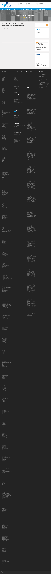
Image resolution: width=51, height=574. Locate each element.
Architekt (3, 125)
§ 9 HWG (3, 91)
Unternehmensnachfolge (5, 496)
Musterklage (3, 385)
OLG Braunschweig (4, 400)
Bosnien (35, 153)
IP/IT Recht (15, 101)
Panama (35, 240)
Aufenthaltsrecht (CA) (29, 214)
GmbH (2, 268)
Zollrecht (33, 285)
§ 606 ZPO (3, 88)
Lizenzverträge (4, 360)
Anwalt (40, 76)
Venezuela (35, 230)
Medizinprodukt (4, 374)
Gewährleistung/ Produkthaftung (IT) (31, 173)
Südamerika (28, 224)
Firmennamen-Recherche (17, 140)
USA (34, 216)
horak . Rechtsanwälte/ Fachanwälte (18, 118)
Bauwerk (3, 159)
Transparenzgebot (4, 486)
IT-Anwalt (3, 320)
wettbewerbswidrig (4, 553)
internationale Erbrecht (5, 303)
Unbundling (3, 492)
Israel (33, 203)
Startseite (16, 571)
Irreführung (3, 319)
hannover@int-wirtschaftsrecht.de (41, 65)
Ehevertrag (3, 208)
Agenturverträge (4, 105)
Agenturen (3, 104)
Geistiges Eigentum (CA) (30, 215)
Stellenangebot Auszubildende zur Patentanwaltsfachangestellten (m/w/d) (31, 292)
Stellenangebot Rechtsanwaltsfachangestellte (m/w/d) (31, 308)
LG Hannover (3, 353)
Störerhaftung (3, 472)
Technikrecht (3, 475)
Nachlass (3, 389)
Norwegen (32, 179)
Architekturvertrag (4, 127)
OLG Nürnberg (3, 403)
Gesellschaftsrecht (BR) (30, 226)
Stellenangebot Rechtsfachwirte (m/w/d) (31, 310)
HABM (2, 274)
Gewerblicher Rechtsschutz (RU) (31, 186)
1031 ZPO (3, 92)
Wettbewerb (3, 549)
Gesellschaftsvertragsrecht (5, 262)
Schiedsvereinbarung (4, 455)
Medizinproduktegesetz (5, 375)
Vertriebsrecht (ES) (29, 195)
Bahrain (28, 202)
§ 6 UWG (3, 87)
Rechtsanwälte (41, 87)
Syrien (27, 209)
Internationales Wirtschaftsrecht (6, 315)
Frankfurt (28, 288)
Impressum (3, 292)
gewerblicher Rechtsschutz (5, 265)
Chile (27, 228)
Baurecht (15, 76)
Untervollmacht (4, 498)
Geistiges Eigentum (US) (30, 217)
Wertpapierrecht (4, 548)
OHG (2, 399)
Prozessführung (29, 276)
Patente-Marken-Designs (30, 151)
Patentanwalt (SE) (33, 187)
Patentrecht (33, 273)
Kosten (38, 33)
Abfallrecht (3, 93)
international (45, 81)
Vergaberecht (3, 508)
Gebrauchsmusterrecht (5, 253)
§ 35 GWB (3, 80)
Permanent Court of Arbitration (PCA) (6, 414)
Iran (32, 202)
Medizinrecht (15, 79)
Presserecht (34, 274)
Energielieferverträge (4, 215)
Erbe (2, 219)
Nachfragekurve (4, 387)
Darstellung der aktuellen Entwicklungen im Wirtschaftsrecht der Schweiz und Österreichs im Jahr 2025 (31, 84)
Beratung (3, 161)
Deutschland (28, 156)
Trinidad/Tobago (29, 244)
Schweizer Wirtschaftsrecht (5, 460)
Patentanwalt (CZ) (29, 197)
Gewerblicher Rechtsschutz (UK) (31, 166)
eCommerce (3, 202)
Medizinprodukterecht (4, 376)
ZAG (2, 563)
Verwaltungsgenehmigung (5, 536)
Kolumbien (28, 229)
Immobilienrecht (4, 291)
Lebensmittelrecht (4, 349)
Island (33, 169)
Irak (30, 202)
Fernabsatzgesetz (4, 243)
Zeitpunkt (44, 94)
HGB (2, 286)
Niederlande (28, 152)
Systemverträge (4, 474)
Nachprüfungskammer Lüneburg (6, 390)
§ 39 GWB (3, 81)
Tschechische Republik (30, 196)
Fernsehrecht (3, 244)
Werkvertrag (3, 547)
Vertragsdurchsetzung (5, 525)
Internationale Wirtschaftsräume (24, 9)
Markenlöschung (4, 367)
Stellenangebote (32, 290)
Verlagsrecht (3, 512)
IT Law (15, 142)
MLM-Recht (28, 271)
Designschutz (3, 191)
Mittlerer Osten (29, 201)
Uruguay (31, 230)
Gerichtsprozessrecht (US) (30, 218)
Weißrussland (34, 199)
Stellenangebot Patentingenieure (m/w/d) (31, 302)
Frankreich (31, 157)
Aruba (31, 232)
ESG (2, 229)
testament (3, 481)
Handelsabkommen (4, 275)
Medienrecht (34, 270)
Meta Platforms (4, 377)
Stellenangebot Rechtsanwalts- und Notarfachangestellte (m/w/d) (31, 306)
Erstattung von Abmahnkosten (19, 37)
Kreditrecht (3, 337)
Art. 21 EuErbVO (4, 135)
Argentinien (32, 224)
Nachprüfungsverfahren (5, 391)
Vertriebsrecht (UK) (29, 168)
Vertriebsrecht (33, 283)
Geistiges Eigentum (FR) (30, 159)
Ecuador (30, 228)
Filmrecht (3, 245)
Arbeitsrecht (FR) (29, 158)
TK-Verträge (3, 483)
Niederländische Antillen (30, 240)
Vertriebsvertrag (4, 535)
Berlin (31, 286)
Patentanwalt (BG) (33, 154)
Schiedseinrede (4, 447)
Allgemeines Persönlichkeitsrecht (6, 112)
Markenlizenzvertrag (4, 366)
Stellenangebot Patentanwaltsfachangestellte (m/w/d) (31, 299)
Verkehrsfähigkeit (4, 510)
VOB (2, 541)
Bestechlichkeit (4, 163)
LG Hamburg (3, 352)
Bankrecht (3, 146)
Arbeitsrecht (3, 122)
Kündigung (3, 341)
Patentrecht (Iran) (29, 203)
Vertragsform (3, 526)
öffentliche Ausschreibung (5, 398)
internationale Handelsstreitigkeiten (6, 304)
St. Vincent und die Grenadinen (31, 243)
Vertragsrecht (16, 81)
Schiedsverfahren (4, 456)
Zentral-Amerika (29, 231)
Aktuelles (43, 9)
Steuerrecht (3, 470)
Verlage (3, 511)
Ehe (2, 206)
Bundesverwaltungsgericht (5, 174)
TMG (2, 484)
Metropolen (3, 378)
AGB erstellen (3, 101)
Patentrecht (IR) (29, 169)
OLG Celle (3, 402)
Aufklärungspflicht (4, 140)
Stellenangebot (4, 469)
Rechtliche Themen (7, 9)
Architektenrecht (4, 126)
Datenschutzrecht (29, 256)
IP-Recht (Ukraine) (29, 198)
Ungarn (34, 198)
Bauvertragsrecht (4, 158)
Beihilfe (3, 160)
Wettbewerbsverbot (4, 552)
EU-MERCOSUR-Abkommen (5, 233)
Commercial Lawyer (16, 91)
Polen (27, 182)
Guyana (34, 228)
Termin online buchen (38, 9)
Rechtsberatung (4, 432)
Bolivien (28, 225)
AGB (37, 36)
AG (2, 99)
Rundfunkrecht (4, 438)
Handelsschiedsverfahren (5, 277)
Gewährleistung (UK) (29, 165)
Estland (32, 156)
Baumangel (3, 150)
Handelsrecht (3, 276)
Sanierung (33, 276)
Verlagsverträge (4, 513)
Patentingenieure (4, 412)
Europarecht (32, 259)
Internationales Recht (15, 9)
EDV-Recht (3, 203)
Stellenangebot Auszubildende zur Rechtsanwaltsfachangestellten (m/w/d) (31, 295)
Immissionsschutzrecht (5, 290)
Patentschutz (3, 413)
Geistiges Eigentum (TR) (30, 210)
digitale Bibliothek (4, 194)
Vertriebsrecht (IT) (29, 174)
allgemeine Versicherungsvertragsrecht (7, 110)
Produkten (40, 86)
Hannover (28, 289)
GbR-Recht (3, 252)
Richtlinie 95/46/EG (4, 437)
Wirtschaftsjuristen (4, 559)
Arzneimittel (3, 137)
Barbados (28, 233)
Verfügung (43, 89)
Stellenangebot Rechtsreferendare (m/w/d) (31, 312)
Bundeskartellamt (4, 173)
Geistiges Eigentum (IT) (30, 171)
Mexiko (35, 215)
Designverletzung (29, 257)
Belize (31, 233)
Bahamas (34, 232)
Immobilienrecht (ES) (29, 194)
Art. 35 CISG (3, 136)
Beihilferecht (28, 255)
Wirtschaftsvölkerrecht (41, 94)
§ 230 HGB (3, 77)
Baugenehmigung (4, 148)
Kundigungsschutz (4, 342)
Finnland (28, 157)
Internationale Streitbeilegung (5, 306)
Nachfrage (3, 386)
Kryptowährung (4, 340)
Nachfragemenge (4, 388)
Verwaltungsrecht (4, 538)
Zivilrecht (3, 565)
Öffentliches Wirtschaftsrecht (30, 272)
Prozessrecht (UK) (29, 167)
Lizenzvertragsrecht (4, 361)
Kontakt (32, 248)
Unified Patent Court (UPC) (5, 493)
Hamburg (32, 288)
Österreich (28, 180)
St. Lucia (28, 242)
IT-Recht (15, 143)
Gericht (3, 256)
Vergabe (3, 507)
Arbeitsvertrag (3, 124)
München (35, 289)
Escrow (3, 228)
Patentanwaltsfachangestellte (6, 411)
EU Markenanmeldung (17, 99)
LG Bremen (3, 351)
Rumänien (31, 184)
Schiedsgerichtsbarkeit (5, 448)
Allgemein (43, 74)
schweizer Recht (4, 459)
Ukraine (34, 197)
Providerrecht (3, 425)
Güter (39, 81)
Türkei (30, 209)
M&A (2, 364)
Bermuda (34, 233)
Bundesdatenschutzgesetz (5, 172)
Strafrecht (3, 473)
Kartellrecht (3, 330)
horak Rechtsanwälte (11, 28)
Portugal (28, 184)
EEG (2, 204)
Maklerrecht (28, 269)
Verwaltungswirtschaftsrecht (5, 539)
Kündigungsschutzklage (5, 343)
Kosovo (34, 174)
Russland (34, 185)
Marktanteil (45, 83)
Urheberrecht (40, 89)
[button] (2, 572)
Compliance (32, 255)
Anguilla (33, 231)
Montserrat (28, 239)
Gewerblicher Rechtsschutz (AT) (31, 181)
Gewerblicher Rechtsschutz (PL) (31, 183)
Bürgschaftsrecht (4, 175)
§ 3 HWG (3, 78)
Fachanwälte (3, 240)
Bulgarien (28, 154)
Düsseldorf (31, 287)
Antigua (28, 232)
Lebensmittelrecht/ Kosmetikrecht (18, 102)
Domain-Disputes (29, 258)
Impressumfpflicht (4, 293)
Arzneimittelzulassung (4, 139)
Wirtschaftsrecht (4, 560)
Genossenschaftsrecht (5, 254)
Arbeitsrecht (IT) (32, 170)
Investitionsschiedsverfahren (5, 318)
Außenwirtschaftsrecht (30, 253)
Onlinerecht (43, 84)
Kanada (32, 213)
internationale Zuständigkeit (5, 307)
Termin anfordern (39, 49)
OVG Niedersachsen (4, 409)
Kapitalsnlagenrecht (4, 329)
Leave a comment (5, 40)
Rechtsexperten (46, 87)
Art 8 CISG (3, 134)
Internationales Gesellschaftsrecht (6, 308)
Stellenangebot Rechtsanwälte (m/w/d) (31, 304)
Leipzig (31, 289)
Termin (44, 88)
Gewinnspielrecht (4, 266)
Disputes (3, 196)
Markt (42, 83)
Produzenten (3, 423)
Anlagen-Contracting (4, 116)
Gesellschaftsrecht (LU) (30, 150)
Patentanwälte (4, 410)
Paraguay (32, 229)
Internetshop (3, 317)
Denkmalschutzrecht (4, 189)
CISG (2, 180)
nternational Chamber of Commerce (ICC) (7, 397)
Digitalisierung (3, 195)
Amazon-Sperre (4, 113)
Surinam (28, 230)
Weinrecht (28, 284)
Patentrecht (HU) (29, 199)
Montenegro (28, 179)
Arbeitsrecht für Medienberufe (5, 123)
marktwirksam (47, 83)
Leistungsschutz (4, 350)
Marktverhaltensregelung (26, 37)
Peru (35, 229)
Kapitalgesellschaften (4, 328)
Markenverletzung (29, 270)
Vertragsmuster (16, 80)
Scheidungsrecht (4, 445)
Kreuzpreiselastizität (4, 339)
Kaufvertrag (3, 331)
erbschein (3, 226)
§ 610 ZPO (3, 89)
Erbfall (2, 220)
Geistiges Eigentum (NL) (30, 153)
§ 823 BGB (3, 90)
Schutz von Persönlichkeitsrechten (6, 457)
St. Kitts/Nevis (33, 241)
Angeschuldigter (4, 115)
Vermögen (46, 89)
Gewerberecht (3, 264)
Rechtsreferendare (4, 434)
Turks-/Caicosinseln (29, 245)
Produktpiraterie (4, 422)
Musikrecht (32, 271)
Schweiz (28, 188)
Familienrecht (3, 242)
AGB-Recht (3, 103)
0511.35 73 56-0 (39, 63)
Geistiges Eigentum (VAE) (30, 212)
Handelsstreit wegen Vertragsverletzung (7, 278)
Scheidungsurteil (4, 446)
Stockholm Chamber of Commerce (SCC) (7, 471)
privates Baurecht (4, 421)
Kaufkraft (43, 82)
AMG (2, 114)
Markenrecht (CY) (32, 200)
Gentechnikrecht (4, 255)
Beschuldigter (3, 162)
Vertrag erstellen (4, 524)
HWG (2, 289)
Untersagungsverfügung (5, 497)
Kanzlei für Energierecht (5, 327)
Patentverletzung (29, 274)
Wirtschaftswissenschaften (5, 561)
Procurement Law (16, 127)
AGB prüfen (3, 102)
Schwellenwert (3, 461)
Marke (45, 82)
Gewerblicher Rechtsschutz (30, 262)
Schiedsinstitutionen (4, 449)
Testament (3, 480)
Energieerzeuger (4, 214)
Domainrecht (15, 139)
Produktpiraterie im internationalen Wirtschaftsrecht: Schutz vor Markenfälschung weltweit (30, 81)
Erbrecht (15, 77)
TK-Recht (3, 482)
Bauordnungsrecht (4, 151)
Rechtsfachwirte (4, 433)
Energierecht (3, 216)
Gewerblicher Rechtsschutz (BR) (31, 227)
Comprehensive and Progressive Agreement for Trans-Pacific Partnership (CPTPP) (7, 184)
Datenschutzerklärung (32, 247)
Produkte (47, 84)
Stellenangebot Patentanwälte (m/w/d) (31, 297)
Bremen (28, 287)
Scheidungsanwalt (4, 444)
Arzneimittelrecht (4, 138)
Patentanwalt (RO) (29, 185)
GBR (2, 251)
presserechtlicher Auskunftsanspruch (6, 420)
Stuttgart (28, 290)
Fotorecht (28, 261)
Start (2, 9)
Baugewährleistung (4, 149)
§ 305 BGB (3, 79)
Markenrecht (3, 368)
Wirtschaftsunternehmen (42, 93)
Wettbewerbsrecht (4, 550)
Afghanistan (33, 201)
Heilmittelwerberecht (4, 285)
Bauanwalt (3, 147)
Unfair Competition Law (17, 134)
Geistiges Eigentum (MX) (30, 216)
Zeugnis (3, 564)
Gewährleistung (4, 263)
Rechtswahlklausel (4, 435)
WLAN (2, 562)
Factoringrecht (4, 241)
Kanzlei (32, 9)
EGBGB (3, 205)
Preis (45, 84)
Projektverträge (4, 424)
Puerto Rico (28, 241)
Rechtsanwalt (44, 86)
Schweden (28, 187)
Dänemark (28, 155)
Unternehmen (46, 88)
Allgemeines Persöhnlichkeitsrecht (6, 111)
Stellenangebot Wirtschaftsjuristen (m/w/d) (31, 314)
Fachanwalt (3, 239)
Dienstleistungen (7, 37)
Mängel (3, 365)
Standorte (28, 286)
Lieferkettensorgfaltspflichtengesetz (6, 354)
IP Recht (15, 100)
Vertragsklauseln (4, 529)
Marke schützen (16, 103)
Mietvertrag (3, 379)
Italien (27, 170)
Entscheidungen (4, 218)
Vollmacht (38, 32)
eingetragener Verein (12, 37)
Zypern (28, 200)
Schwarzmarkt (3, 458)
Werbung (40, 90)
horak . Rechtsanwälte (17, 117)
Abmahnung (40, 74)
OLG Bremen (3, 401)
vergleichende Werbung (5, 509)
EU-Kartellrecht (4, 232)
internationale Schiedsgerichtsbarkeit (6, 305)
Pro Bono (28, 275)
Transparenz (3, 485)
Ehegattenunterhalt (4, 207)
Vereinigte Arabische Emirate (30, 211)
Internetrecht (3, 316)
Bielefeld (34, 286)
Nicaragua (32, 239)
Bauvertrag (3, 157)
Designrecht (3, 190)
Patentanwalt (28, 273)
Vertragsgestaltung (4, 527)
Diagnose (3, 37)
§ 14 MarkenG (3, 76)
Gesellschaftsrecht (16, 86)
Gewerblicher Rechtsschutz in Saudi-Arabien (31, 208)
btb (2, 171)
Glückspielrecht (4, 267)
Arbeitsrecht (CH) (32, 188)
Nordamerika (28, 213)
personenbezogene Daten (5, 415)
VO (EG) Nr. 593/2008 (4, 540)
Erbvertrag (3, 227)
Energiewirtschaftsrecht (5, 217)
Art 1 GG (3, 128)
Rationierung (3, 426)
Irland (33, 168)
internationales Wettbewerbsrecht (6, 314)
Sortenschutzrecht (29, 277)
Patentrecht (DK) (33, 155)
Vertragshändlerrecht (4, 528)
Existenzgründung (29, 260)
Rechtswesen (3, 436)
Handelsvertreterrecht (4, 279)
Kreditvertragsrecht (4, 338)
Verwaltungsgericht (4, 537)
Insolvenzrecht (16, 141)
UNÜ (2, 499)
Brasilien (31, 225)
